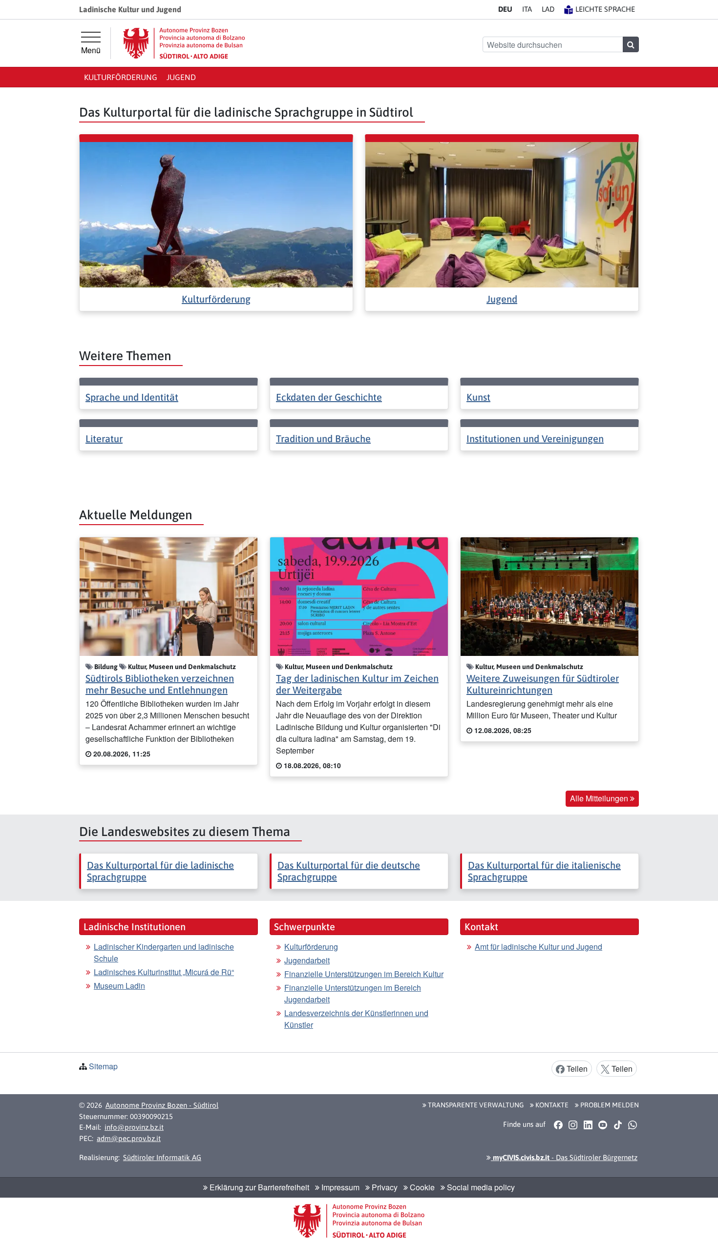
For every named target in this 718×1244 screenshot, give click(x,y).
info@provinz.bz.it (134, 1127)
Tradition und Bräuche (323, 438)
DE (505, 9)
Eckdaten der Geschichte (329, 397)
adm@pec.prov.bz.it (129, 1138)
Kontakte (551, 1105)
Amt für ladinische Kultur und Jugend (538, 946)
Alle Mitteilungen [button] (600, 798)
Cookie (421, 1187)
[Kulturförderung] (216, 213)
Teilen (576, 1068)
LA (548, 9)
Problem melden (609, 1105)
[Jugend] (501, 213)
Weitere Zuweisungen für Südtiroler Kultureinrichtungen (542, 684)
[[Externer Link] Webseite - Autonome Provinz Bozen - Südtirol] (184, 43)
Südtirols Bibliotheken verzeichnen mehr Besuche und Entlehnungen (159, 684)
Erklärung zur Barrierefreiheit (258, 1187)
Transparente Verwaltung (475, 1105)
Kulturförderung (120, 77)
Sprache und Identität (131, 397)
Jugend (181, 77)
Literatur (104, 438)
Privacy (384, 1187)
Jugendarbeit (307, 960)
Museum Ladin (119, 985)
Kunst (478, 397)
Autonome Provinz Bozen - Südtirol (162, 1105)
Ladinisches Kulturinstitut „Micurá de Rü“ (164, 972)
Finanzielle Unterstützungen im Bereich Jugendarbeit (352, 993)
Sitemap (103, 1066)
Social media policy (480, 1187)
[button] (558, 1124)
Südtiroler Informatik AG (162, 1157)
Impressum (339, 1187)
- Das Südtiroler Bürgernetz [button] (564, 1157)
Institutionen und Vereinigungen (535, 438)
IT (527, 9)
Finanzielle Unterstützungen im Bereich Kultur (363, 973)
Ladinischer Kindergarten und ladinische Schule (164, 952)
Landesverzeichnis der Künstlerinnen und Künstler (356, 1018)
